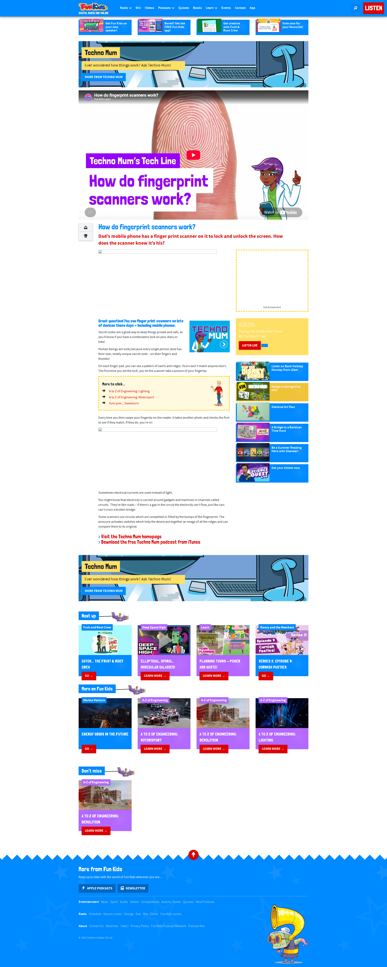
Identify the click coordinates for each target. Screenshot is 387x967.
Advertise (112, 926)
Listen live (250, 345)
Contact (240, 8)
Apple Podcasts (99, 888)
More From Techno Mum (104, 77)
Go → (89, 676)
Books (197, 8)
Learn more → (155, 676)
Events (226, 8)
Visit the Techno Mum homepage (131, 536)
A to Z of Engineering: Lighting (129, 391)
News (104, 902)
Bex (145, 914)
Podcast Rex (196, 926)
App (252, 8)
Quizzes (183, 8)
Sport (114, 902)
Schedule (95, 914)
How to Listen (112, 914)
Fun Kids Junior (171, 914)
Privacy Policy (140, 926)
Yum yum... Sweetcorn (124, 403)
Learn (210, 8)
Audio (124, 902)
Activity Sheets (171, 902)
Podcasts (164, 8)
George (129, 914)
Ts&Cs (124, 926)
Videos (149, 8)
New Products (205, 902)
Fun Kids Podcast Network (168, 926)
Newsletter (135, 888)
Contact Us (96, 926)
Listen (373, 8)
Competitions (150, 902)
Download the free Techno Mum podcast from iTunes (150, 542)
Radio (124, 8)
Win (138, 8)
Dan (138, 914)
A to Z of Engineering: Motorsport (131, 397)
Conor (154, 914)
